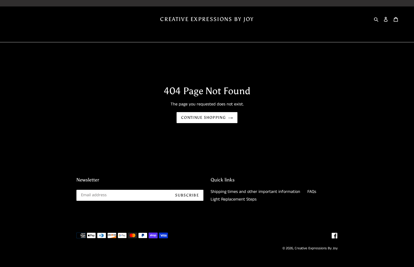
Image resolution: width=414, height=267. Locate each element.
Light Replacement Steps (234, 199)
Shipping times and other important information (255, 192)
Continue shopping (203, 117)
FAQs (311, 192)
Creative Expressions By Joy (207, 19)
